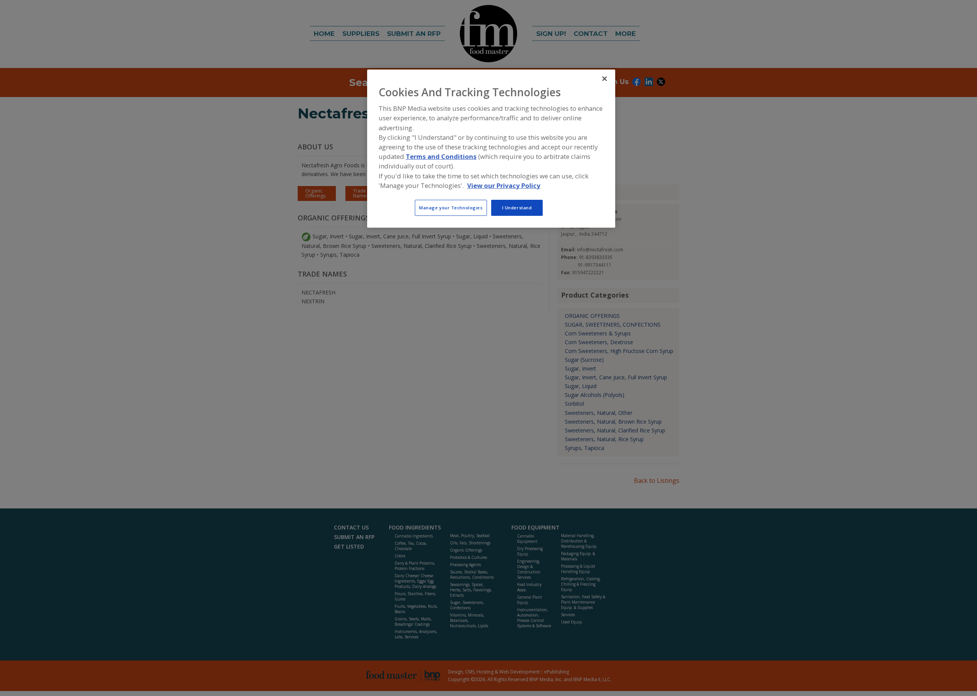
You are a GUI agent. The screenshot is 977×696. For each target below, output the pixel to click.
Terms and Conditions (441, 156)
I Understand (517, 207)
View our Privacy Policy (503, 185)
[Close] (604, 78)
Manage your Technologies (451, 207)
